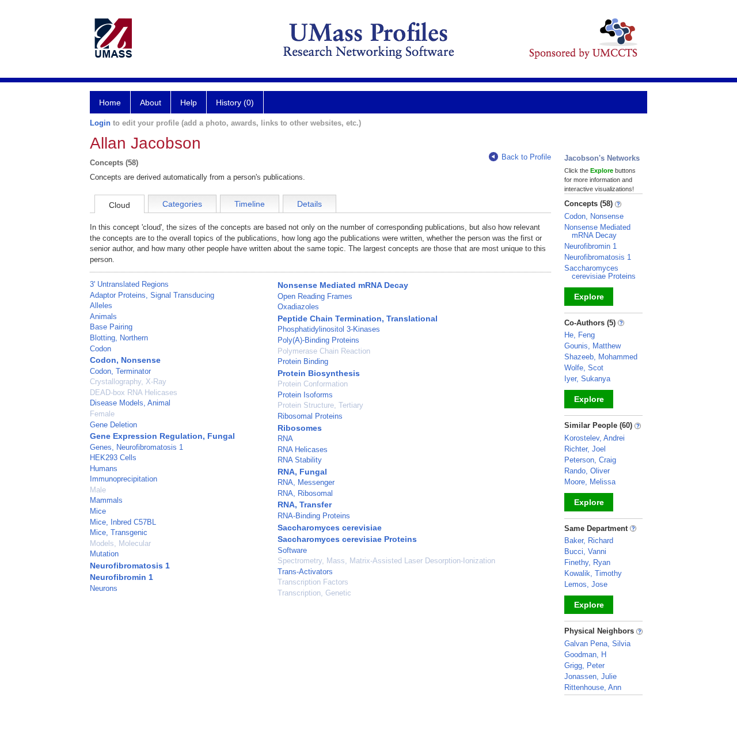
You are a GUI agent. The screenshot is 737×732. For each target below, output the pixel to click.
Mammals (106, 500)
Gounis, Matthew (592, 346)
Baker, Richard (588, 540)
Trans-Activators (305, 571)
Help (188, 102)
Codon (100, 348)
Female (102, 413)
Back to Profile (526, 157)
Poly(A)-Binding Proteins (318, 340)
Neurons (103, 588)
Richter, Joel (585, 449)
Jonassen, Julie (590, 676)
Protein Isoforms (305, 394)
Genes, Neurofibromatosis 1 (136, 447)
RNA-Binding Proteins (314, 515)
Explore (589, 296)
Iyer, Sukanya (587, 378)
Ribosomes (300, 428)
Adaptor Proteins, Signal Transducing (152, 295)
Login (100, 123)
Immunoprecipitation (123, 479)
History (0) (235, 102)
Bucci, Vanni (585, 551)
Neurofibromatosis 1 (130, 565)
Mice (98, 511)
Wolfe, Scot (583, 367)
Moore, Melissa (590, 481)
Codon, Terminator (120, 371)
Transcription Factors (313, 582)
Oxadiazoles (298, 306)
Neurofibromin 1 (121, 577)
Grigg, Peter (584, 665)
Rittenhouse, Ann (592, 687)
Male (98, 490)
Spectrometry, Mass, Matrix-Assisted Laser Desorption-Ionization (386, 560)
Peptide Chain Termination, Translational (358, 318)
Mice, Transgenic (118, 532)
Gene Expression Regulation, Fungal (162, 436)
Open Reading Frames (315, 296)
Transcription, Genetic (314, 593)
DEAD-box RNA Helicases (133, 392)
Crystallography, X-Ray (128, 381)
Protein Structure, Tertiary (320, 405)
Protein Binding (303, 361)
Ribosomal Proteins (310, 416)
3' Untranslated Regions (129, 284)
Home (110, 102)
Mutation (104, 553)
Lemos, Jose (585, 584)
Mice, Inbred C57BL (123, 522)
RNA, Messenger (306, 482)
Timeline (249, 203)
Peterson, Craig (590, 460)
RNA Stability (300, 460)
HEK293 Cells (113, 457)
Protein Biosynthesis (319, 373)
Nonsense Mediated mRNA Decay (343, 285)
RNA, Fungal (302, 471)
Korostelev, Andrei (594, 438)
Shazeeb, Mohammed (600, 356)
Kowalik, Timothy (593, 573)
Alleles (101, 305)
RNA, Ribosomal (305, 493)
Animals (103, 316)
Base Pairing (111, 327)
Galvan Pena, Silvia (597, 643)
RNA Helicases (303, 449)
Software (292, 550)
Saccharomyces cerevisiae (330, 527)
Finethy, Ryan (587, 562)
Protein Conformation (313, 384)
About (150, 102)
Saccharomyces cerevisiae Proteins (347, 539)
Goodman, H (585, 654)
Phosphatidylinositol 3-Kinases (329, 329)
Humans (103, 468)
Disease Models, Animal (130, 403)
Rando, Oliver (587, 470)
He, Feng (579, 335)
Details (309, 203)
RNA (285, 438)
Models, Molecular (120, 543)
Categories (182, 203)
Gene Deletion (113, 424)
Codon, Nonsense (125, 360)
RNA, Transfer (305, 504)
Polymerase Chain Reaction (324, 351)
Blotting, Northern (119, 337)
